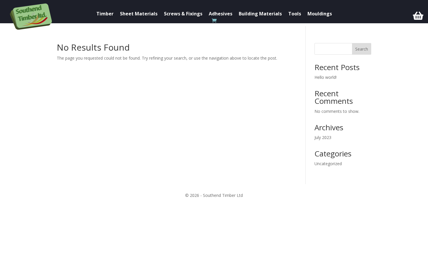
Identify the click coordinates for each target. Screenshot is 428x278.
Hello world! (325, 77)
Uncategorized (328, 163)
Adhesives (220, 14)
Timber (105, 14)
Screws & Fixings (183, 14)
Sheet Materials (139, 14)
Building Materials (260, 14)
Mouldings (319, 14)
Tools (294, 14)
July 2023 (322, 137)
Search (361, 49)
